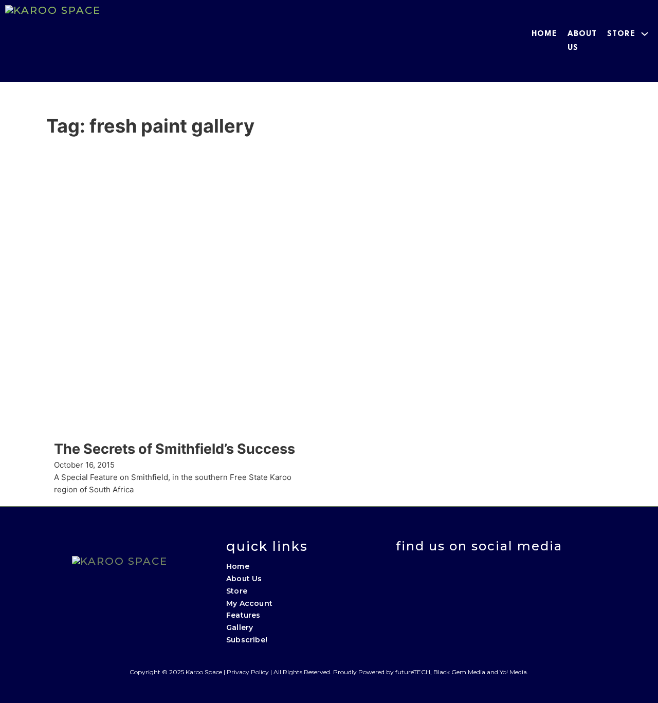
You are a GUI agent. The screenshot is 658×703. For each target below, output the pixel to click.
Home (544, 34)
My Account (249, 603)
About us (582, 41)
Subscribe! (246, 639)
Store (621, 34)
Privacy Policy (248, 672)
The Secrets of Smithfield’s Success (174, 448)
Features (243, 615)
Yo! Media (513, 672)
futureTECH (412, 672)
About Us (244, 578)
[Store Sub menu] (645, 34)
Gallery (239, 627)
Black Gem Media (459, 672)
